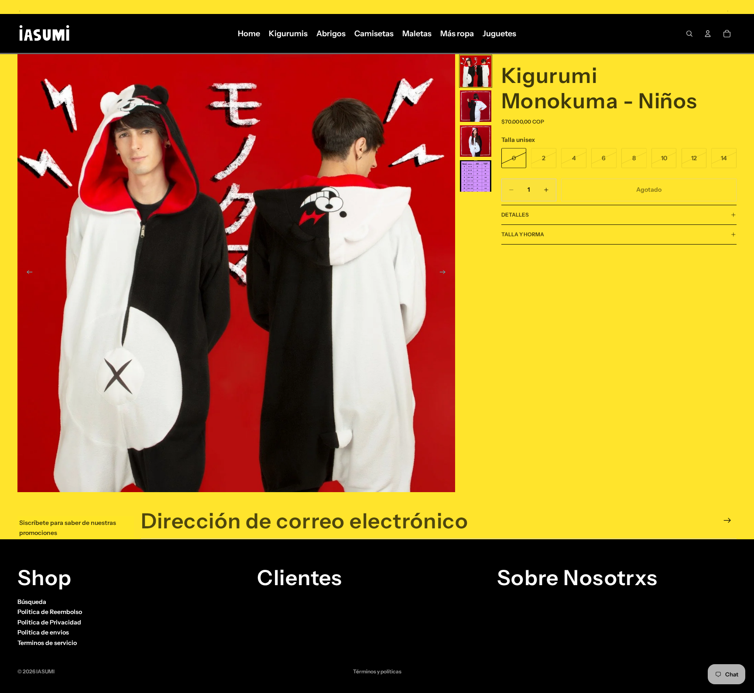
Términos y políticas (377, 671)
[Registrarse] (727, 520)
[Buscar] (689, 33)
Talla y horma (522, 234)
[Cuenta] (707, 33)
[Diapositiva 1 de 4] (475, 71)
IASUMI (45, 671)
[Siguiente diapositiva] (445, 273)
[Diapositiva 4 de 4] (475, 176)
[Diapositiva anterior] (27, 273)
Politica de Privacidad (49, 622)
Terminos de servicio (47, 642)
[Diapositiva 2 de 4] (475, 106)
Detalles (515, 214)
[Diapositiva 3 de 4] (475, 141)
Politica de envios (43, 632)
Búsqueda (31, 602)
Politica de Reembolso (49, 612)
